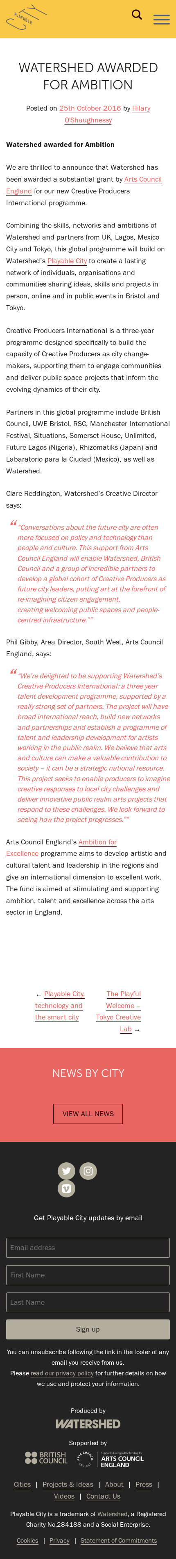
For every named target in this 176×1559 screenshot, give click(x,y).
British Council (46, 1458)
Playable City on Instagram (88, 1171)
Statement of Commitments (119, 1540)
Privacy (60, 1540)
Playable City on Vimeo (66, 1188)
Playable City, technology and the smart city (60, 1005)
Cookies (27, 1540)
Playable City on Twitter (66, 1171)
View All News (88, 1113)
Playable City (67, 260)
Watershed (88, 1423)
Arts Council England (110, 1460)
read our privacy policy (62, 1373)
